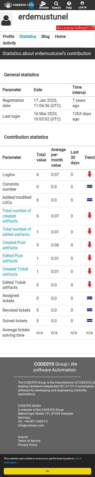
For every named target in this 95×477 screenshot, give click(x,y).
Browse (44, 7)
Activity (9, 43)
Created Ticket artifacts (15, 272)
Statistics (28, 36)
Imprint (23, 437)
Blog (46, 36)
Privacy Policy (27, 445)
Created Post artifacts (14, 245)
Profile (8, 36)
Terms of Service (29, 441)
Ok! (47, 471)
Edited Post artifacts (13, 258)
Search (56, 7)
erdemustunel (43, 16)
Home (60, 36)
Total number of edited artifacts (17, 232)
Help (69, 7)
